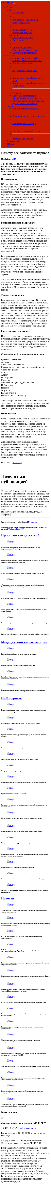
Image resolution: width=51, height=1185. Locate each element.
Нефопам (16, 93)
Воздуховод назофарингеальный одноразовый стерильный (28, 102)
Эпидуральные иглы (22, 63)
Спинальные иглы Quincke (25, 58)
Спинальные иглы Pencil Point (27, 60)
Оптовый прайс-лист (22, 37)
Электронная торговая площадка (28, 116)
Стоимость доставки (22, 47)
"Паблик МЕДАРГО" (16, 529)
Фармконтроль (14, 141)
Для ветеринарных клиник (25, 20)
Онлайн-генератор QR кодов (26, 131)
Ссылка (17, 462)
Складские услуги (21, 22)
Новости (7, 898)
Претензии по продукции (24, 53)
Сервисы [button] (11, 106)
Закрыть (5, 515)
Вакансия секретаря (22, 30)
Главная (10, 7)
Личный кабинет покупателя (26, 108)
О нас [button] (9, 10)
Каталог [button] (11, 55)
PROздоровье (32, 522)
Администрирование (22, 138)
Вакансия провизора (22, 32)
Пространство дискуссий (20, 535)
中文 (9, 146)
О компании (18, 12)
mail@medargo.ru (28, 1128)
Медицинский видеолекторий (24, 642)
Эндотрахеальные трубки (24, 70)
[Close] (2, 489)
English (10, 143)
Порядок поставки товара (24, 50)
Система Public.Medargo (24, 123)
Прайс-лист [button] (12, 35)
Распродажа (18, 40)
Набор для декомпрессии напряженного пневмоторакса (27, 97)
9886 (14, 159)
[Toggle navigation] (14, 3)
